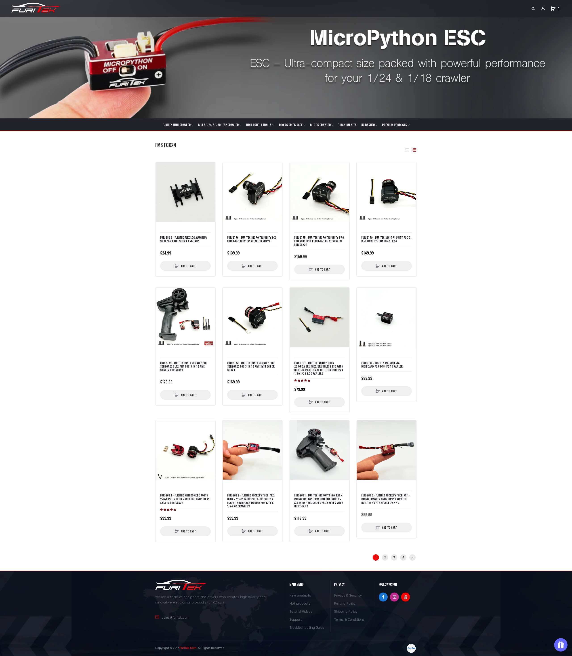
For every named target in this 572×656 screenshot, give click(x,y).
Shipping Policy (346, 612)
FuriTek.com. (188, 648)
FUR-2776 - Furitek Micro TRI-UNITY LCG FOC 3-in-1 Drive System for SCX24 (252, 239)
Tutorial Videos (300, 612)
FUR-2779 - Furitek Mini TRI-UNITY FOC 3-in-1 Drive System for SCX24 (386, 239)
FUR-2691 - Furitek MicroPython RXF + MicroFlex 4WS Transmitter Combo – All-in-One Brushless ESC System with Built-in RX (318, 501)
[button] (302, 380)
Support (295, 620)
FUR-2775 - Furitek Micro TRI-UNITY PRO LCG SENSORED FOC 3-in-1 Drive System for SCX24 (319, 241)
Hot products (299, 603)
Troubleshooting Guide (306, 628)
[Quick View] (161, 176)
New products (300, 595)
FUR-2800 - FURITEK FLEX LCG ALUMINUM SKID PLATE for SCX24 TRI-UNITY (183, 239)
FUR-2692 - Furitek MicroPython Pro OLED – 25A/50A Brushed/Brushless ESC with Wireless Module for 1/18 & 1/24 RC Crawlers (250, 501)
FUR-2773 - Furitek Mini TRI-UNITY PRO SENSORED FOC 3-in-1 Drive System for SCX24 (251, 366)
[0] (553, 8)
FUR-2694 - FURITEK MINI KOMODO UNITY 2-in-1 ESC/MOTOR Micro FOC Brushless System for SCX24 (185, 499)
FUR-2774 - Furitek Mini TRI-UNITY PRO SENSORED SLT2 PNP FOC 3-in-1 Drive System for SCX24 (183, 366)
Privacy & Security (348, 595)
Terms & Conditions (349, 620)
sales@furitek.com (175, 618)
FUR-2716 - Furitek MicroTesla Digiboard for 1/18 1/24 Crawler (382, 364)
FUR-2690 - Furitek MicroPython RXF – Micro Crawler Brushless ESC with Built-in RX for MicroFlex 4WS (385, 499)
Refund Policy (344, 603)
